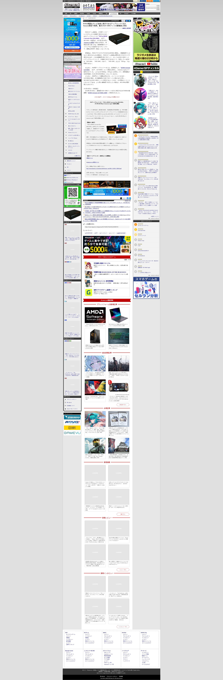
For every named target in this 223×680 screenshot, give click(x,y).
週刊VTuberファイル (72, 96)
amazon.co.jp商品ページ (93, 162)
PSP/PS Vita (144, 632)
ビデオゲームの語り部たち (74, 135)
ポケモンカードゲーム (143, 225)
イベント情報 (145, 654)
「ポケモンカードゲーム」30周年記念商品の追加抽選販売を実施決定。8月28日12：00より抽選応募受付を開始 (148, 138)
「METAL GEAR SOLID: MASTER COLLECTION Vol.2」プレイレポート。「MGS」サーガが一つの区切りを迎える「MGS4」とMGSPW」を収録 (148, 212)
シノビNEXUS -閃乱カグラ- (144, 272)
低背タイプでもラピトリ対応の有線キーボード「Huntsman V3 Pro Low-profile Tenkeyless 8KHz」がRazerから (118, 347)
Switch (88, 13)
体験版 (68, 637)
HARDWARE (89, 233)
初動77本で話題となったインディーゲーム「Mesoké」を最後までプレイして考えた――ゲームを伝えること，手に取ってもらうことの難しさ (72, 334)
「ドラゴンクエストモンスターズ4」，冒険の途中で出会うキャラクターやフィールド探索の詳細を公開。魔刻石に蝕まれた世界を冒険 (148, 146)
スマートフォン (107, 650)
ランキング (156, 0)
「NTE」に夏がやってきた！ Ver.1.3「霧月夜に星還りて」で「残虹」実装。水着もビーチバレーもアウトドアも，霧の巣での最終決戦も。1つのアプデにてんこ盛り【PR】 (95, 430)
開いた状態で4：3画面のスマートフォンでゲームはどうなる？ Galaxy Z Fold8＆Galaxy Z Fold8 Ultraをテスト (118, 563)
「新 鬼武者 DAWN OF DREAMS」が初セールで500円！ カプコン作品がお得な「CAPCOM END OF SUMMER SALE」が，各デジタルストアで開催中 (148, 154)
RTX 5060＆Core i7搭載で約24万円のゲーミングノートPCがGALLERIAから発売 (118, 325)
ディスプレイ (104, 233)
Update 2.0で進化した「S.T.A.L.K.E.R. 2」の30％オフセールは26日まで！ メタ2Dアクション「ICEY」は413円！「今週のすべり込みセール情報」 (95, 484)
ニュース (112, 233)
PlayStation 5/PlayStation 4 (72, 179)
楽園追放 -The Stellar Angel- (144, 267)
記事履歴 (149, 0)
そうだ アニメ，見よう (73, 116)
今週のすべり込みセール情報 (74, 107)
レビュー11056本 (68, 10)
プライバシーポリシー (71, 399)
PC (70, 13)
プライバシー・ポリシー (112, 676)
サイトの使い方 (80, 1)
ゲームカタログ (146, 664)
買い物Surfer (71, 140)
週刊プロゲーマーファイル (74, 91)
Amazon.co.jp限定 (89, 42)
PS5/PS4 (82, 13)
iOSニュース (107, 652)
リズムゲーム (145, 661)
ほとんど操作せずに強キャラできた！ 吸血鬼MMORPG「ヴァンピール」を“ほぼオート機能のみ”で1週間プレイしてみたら (72, 297)
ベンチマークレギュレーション (105, 15)
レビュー (66, 15)
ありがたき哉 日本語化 (73, 143)
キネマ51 (70, 150)
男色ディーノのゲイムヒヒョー (74, 100)
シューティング (146, 659)
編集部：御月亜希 (127, 28)
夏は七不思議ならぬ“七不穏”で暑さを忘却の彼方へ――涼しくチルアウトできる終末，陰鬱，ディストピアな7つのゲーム (72, 276)
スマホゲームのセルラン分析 (74, 104)
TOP (66, 13)
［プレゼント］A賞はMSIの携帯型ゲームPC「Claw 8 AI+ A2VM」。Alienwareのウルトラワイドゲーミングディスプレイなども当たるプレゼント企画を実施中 (118, 398)
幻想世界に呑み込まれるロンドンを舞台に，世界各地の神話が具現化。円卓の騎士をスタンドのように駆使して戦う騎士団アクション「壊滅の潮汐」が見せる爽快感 (95, 563)
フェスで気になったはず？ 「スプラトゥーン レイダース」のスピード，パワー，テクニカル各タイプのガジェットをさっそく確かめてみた (72, 316)
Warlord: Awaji (141, 240)
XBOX (75, 13)
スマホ (94, 13)
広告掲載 (121, 676)
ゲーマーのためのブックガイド (74, 120)
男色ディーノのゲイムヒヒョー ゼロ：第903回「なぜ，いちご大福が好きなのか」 (118, 506)
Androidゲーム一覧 (109, 664)
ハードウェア (113, 13)
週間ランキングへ (155, 216)
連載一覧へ (78, 155)
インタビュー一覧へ (123, 626)
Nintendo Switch (70, 182)
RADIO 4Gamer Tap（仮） (73, 113)
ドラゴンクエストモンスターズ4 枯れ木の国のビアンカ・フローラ (148, 261)
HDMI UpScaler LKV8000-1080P (97, 93)
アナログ (126, 13)
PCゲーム (69, 175)
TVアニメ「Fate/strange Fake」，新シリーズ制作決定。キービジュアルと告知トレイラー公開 (95, 398)
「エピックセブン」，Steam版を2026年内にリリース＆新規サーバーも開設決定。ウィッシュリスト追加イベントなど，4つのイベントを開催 (95, 374)
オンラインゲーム (70, 634)
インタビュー (82, 15)
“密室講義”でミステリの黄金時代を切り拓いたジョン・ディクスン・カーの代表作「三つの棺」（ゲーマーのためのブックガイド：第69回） (95, 508)
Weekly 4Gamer (71, 85)
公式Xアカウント (71, 1)
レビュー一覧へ (123, 569)
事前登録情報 (107, 655)
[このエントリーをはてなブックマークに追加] (129, 21)
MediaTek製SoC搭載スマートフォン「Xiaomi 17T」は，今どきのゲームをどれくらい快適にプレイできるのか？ (118, 539)
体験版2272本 (76, 10)
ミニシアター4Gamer (72, 138)
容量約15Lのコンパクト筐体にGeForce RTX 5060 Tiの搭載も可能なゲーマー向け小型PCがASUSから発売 (94, 347)
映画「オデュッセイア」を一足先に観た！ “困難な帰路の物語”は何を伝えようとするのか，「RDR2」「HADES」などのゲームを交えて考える (72, 239)
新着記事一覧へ (123, 404)
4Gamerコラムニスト (72, 132)
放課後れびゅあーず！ (73, 153)
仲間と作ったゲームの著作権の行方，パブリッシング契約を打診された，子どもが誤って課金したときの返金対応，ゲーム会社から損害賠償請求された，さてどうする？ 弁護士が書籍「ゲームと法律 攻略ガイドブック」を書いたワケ (72, 393)
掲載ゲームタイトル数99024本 (72, 9)
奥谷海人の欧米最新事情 (73, 83)
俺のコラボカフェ (72, 125)
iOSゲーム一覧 (108, 662)
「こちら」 (119, 671)
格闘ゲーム (145, 655)
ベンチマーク (126, 661)
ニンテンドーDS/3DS (89, 650)
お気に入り (143, 0)
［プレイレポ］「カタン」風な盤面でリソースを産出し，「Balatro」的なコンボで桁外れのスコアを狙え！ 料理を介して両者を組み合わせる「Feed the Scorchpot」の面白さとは (95, 540)
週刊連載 (68, 641)
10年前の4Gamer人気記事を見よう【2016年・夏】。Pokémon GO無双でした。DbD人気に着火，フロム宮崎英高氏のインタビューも (72, 258)
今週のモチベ (71, 88)
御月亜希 (121, 233)
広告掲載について (70, 405)
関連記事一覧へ (128, 200)
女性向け (101, 13)
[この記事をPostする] (120, 21)
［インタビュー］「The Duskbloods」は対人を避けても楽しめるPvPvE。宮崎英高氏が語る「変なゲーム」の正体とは (72, 374)
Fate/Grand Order (141, 230)
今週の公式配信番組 (72, 94)
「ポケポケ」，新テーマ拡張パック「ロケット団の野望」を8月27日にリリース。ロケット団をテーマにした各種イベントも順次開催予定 (148, 204)
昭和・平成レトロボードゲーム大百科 (74, 129)
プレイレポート (108, 636)
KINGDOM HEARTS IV (143, 250)
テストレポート (73, 15)
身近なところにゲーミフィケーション (74, 147)
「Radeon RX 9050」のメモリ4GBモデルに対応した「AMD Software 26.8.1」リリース (95, 325)
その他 (143, 662)
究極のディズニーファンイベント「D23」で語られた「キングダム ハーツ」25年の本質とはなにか (72, 355)
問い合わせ (88, 1)
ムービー (89, 15)
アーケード (143, 650)
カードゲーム (145, 657)
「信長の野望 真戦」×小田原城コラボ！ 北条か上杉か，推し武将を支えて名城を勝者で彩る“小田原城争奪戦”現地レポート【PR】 (118, 456)
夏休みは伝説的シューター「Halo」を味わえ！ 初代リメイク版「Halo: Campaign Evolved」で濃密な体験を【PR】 (94, 456)
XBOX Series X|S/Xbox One (72, 177)
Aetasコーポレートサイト (72, 408)
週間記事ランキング (71, 160)
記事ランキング (70, 644)
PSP (96, 233)
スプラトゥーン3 (142, 235)
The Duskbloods (141, 255)
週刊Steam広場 (71, 111)
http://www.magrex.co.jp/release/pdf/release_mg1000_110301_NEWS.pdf (103, 168)
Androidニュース (108, 654)
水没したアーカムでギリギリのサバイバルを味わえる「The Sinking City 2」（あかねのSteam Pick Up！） (118, 484)
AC (120, 13)
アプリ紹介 (107, 659)
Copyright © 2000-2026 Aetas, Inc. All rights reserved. (111, 678)
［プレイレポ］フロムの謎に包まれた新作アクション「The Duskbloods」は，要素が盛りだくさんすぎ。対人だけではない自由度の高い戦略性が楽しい (148, 187)
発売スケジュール (89, 641)
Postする (123, 20)
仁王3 (139, 245)
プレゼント (69, 164)
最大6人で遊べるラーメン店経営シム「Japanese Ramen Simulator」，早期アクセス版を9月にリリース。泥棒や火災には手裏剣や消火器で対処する (148, 171)
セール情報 (107, 657)
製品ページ (90, 158)
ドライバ (95, 15)
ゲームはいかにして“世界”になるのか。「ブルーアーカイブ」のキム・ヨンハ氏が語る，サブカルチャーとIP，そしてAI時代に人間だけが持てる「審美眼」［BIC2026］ (118, 617)
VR (106, 13)
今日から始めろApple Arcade (74, 123)
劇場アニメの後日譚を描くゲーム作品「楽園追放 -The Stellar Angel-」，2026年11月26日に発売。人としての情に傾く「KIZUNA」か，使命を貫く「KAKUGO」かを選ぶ (148, 163)
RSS (64, 1)
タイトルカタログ (89, 643)
